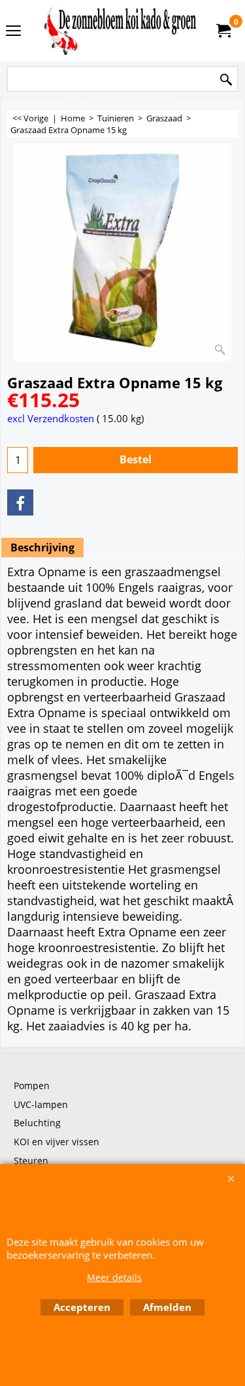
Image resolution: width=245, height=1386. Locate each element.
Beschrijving (42, 547)
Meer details (114, 1277)
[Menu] (13, 31)
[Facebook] (20, 502)
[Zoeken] (226, 80)
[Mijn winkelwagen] (223, 30)
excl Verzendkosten (50, 418)
